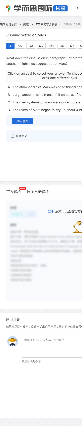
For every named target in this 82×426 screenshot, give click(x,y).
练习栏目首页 (8, 24)
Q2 (20, 46)
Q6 (62, 46)
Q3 (31, 46)
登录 (51, 211)
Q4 (41, 46)
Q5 (51, 46)
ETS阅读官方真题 (46, 24)
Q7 (72, 46)
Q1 (10, 46)
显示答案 (22, 121)
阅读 (26, 24)
